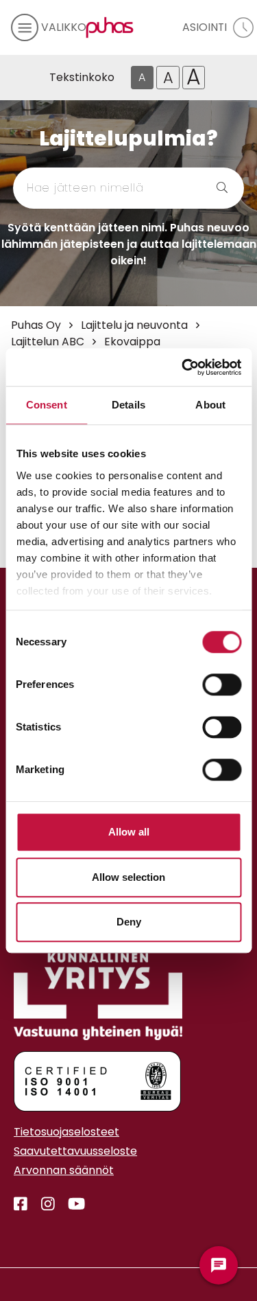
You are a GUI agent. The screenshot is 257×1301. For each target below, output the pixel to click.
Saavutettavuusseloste (75, 1151)
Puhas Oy (36, 325)
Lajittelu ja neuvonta (134, 325)
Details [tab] (128, 405)
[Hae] (209, 188)
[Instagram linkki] (42, 1204)
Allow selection (128, 877)
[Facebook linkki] (20, 1204)
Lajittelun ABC (47, 341)
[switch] (221, 684)
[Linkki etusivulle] (106, 27)
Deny (129, 922)
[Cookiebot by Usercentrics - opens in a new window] (183, 367)
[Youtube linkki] (71, 1204)
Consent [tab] (46, 405)
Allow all (128, 832)
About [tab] (210, 405)
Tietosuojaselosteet (66, 1132)
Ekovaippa (132, 341)
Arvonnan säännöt (64, 1170)
